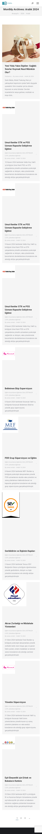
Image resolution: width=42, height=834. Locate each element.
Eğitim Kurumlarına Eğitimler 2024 (15, 153)
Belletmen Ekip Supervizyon (18, 388)
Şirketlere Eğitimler (14, 155)
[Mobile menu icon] (38, 3)
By (18, 76)
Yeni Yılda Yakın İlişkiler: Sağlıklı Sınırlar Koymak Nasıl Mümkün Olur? (20, 69)
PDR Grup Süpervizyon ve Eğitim (21, 458)
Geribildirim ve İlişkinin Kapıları (20, 551)
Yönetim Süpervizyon (15, 702)
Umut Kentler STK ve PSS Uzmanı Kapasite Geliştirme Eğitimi (18, 145)
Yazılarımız (8, 76)
